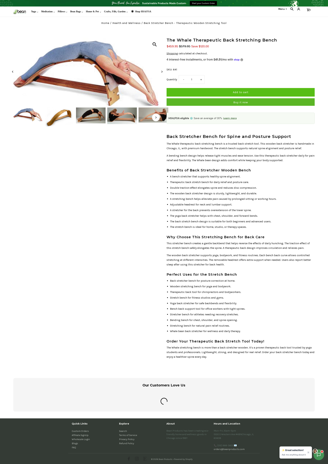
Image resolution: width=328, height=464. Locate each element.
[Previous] (13, 72)
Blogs (75, 443)
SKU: (169, 69)
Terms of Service (128, 435)
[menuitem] (35, 11)
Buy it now (240, 102)
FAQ (74, 447)
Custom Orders (80, 431)
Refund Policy (126, 443)
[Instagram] (136, 459)
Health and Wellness (126, 23)
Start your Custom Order (203, 3)
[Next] (162, 72)
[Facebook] (128, 459)
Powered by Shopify (183, 459)
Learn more (230, 118)
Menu (282, 9)
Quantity (172, 79)
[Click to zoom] (154, 44)
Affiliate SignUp (80, 435)
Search (123, 431)
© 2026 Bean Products (162, 459)
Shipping (172, 53)
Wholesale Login (81, 439)
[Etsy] (144, 459)
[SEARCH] (292, 9)
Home (105, 23)
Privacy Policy (126, 439)
